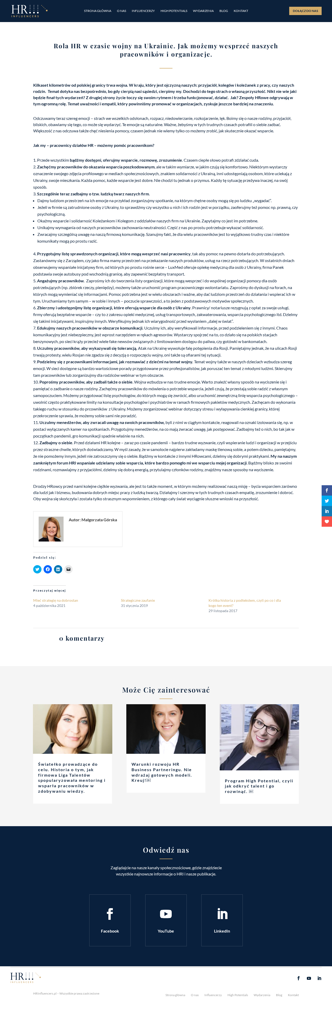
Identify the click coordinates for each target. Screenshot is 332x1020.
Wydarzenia (203, 11)
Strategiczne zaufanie (138, 600)
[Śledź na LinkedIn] (222, 914)
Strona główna (97, 11)
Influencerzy (143, 11)
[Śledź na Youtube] (166, 914)
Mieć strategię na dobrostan (55, 600)
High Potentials (174, 11)
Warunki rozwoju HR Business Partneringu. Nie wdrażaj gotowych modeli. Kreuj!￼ (162, 772)
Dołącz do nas (305, 11)
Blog (223, 11)
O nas (121, 11)
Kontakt (241, 11)
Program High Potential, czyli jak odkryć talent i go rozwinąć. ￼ (259, 786)
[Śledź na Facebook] (110, 914)
